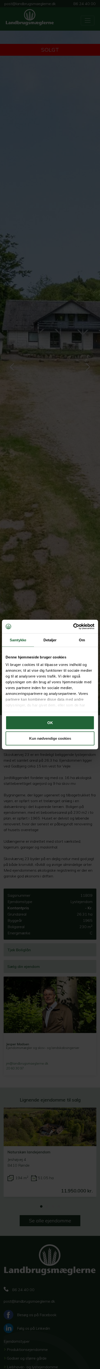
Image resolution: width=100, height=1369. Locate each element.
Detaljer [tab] (50, 640)
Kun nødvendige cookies (50, 738)
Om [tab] (82, 640)
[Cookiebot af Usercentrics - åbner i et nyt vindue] (73, 626)
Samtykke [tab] (18, 640)
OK (50, 722)
